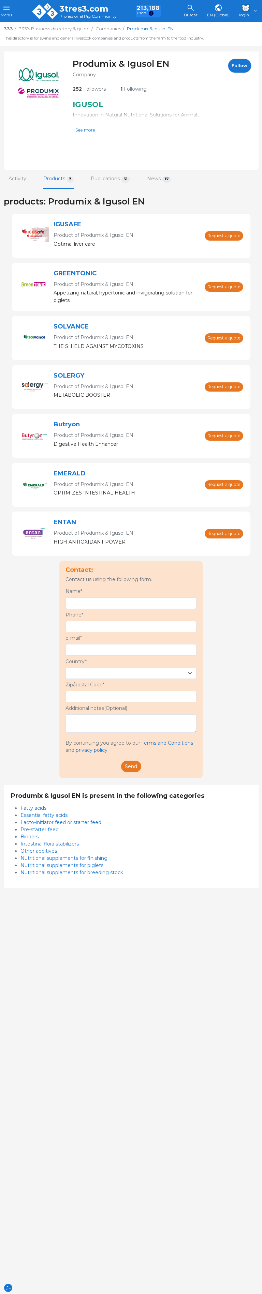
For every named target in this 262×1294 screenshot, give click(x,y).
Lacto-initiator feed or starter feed (60, 822)
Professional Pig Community (88, 16)
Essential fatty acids (44, 815)
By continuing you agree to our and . (129, 746)
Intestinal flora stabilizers (49, 844)
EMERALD (70, 473)
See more (85, 130)
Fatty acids (33, 808)
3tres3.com (83, 9)
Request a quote (224, 235)
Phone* (74, 615)
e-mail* (74, 638)
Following (133, 89)
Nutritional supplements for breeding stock (71, 872)
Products (57, 179)
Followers (89, 89)
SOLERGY (69, 375)
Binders (29, 837)
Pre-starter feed (39, 829)
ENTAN (65, 522)
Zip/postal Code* (85, 685)
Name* (74, 591)
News (158, 179)
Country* (76, 661)
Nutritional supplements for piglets (61, 865)
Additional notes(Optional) (96, 708)
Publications (109, 179)
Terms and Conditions (167, 743)
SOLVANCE (71, 326)
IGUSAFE (67, 224)
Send (131, 766)
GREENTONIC (75, 273)
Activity (17, 179)
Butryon (67, 424)
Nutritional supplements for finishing (63, 858)
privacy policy (91, 750)
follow (239, 65)
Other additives (38, 851)
